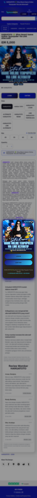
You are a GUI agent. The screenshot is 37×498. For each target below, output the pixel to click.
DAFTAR (18, 262)
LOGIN (18, 256)
